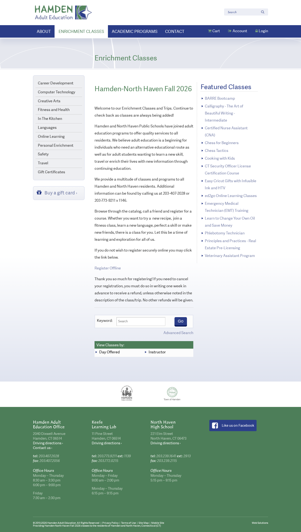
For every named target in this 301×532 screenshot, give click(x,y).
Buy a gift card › (60, 193)
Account (240, 30)
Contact (174, 31)
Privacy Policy (110, 523)
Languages (47, 127)
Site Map (144, 523)
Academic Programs (135, 31)
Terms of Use (128, 523)
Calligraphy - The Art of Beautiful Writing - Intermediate (224, 113)
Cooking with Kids (220, 158)
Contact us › (42, 447)
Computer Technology (56, 92)
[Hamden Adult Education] (63, 12)
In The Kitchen (50, 118)
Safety (43, 154)
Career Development (55, 83)
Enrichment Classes (81, 31)
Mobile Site (157, 523)
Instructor (157, 352)
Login (263, 30)
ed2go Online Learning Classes (231, 195)
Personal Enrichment (55, 145)
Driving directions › (48, 443)
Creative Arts (49, 101)
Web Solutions (260, 523)
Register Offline (108, 268)
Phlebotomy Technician (225, 233)
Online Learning (51, 136)
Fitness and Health (54, 109)
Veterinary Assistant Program (230, 255)
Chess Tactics (216, 150)
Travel (43, 163)
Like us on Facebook (238, 425)
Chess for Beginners (222, 142)
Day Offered (109, 352)
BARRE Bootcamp (220, 98)
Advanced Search (178, 332)
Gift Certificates (51, 171)
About (44, 31)
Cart (216, 30)
